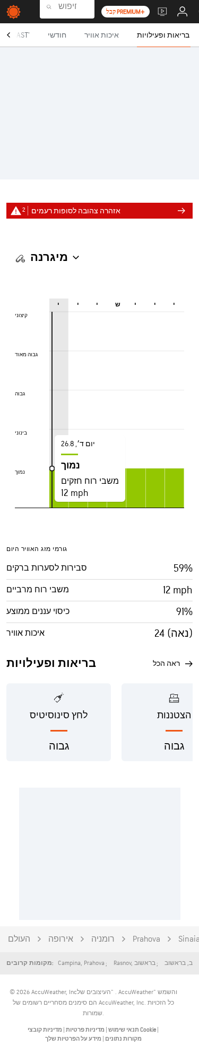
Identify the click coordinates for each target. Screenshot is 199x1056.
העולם (19, 939)
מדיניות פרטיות (85, 1029)
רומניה (103, 939)
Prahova (146, 939)
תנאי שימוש (123, 1029)
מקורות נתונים (123, 1038)
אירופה (60, 939)
